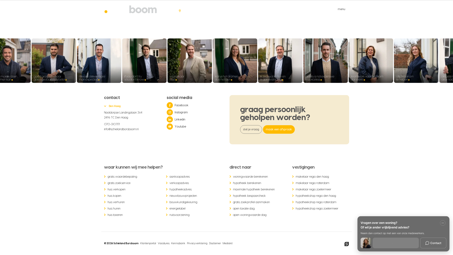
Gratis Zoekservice (119, 183)
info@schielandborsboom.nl (121, 129)
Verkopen (251, 9)
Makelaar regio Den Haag (312, 176)
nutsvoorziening (180, 215)
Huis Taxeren (115, 215)
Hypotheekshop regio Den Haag (316, 195)
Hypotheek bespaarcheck (249, 195)
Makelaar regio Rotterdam (312, 183)
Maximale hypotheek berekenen (254, 189)
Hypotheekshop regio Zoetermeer (317, 208)
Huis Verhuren (116, 202)
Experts (313, 9)
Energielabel (177, 208)
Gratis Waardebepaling (122, 176)
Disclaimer (215, 243)
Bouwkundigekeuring (183, 202)
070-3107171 (112, 124)
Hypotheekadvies (181, 189)
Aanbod (231, 9)
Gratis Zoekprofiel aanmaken (251, 202)
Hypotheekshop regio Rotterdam (316, 202)
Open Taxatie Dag (244, 208)
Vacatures (164, 243)
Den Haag (115, 106)
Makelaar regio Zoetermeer (313, 189)
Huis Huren (114, 208)
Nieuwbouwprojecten (183, 195)
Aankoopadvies (180, 176)
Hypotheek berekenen (247, 183)
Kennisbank (178, 243)
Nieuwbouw (291, 9)
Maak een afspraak (279, 129)
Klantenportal (148, 243)
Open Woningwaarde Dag (250, 215)
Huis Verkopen (117, 189)
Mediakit (228, 243)
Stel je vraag (251, 129)
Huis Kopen (114, 195)
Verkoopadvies (179, 183)
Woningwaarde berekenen (250, 176)
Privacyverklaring (197, 243)
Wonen (270, 9)
